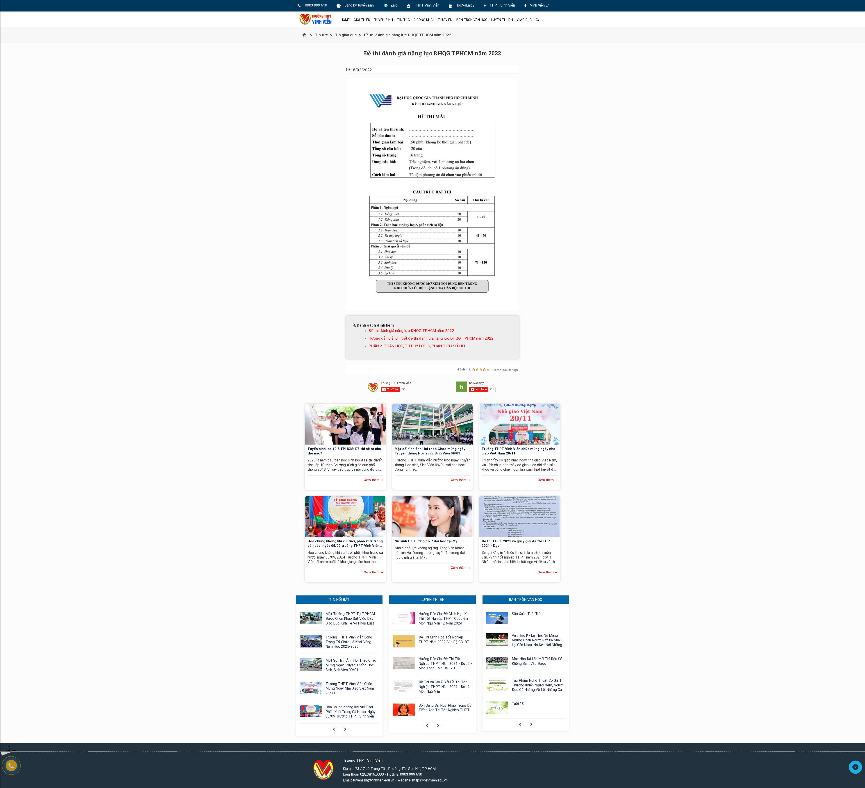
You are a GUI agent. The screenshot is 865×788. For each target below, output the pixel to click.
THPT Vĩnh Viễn (426, 5)
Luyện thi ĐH (502, 20)
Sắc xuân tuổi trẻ (526, 614)
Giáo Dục (524, 20)
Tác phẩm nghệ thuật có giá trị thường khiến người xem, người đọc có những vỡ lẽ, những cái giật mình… (537, 685)
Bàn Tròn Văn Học (471, 20)
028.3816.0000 (372, 774)
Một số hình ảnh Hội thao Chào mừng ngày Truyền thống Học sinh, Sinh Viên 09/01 (430, 451)
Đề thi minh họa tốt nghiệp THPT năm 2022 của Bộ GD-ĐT (444, 639)
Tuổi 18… (519, 704)
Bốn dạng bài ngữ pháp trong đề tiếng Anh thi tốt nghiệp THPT (445, 707)
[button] (333, 729)
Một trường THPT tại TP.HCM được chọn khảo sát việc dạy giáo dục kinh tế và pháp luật (350, 618)
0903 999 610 (316, 5)
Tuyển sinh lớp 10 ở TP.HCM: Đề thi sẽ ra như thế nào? (344, 451)
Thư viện (445, 20)
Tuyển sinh (383, 20)
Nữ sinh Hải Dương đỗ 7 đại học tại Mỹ (426, 541)
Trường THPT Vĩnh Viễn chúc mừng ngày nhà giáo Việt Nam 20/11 (518, 451)
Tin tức (403, 20)
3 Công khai (424, 20)
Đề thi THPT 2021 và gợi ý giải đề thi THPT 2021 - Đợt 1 (517, 543)
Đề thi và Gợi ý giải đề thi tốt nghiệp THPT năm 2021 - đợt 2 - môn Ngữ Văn (445, 687)
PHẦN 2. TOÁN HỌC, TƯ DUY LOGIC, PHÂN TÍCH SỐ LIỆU (418, 346)
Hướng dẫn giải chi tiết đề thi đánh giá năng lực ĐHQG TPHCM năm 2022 (431, 338)
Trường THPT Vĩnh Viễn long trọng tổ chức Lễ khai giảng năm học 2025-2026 (349, 642)
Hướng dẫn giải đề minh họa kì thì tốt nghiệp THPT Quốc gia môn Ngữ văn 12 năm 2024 (443, 618)
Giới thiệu (362, 20)
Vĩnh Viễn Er (539, 5)
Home (345, 20)
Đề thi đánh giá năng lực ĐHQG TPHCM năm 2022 (411, 330)
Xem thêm (372, 480)
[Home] (306, 35)
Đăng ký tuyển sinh (359, 5)
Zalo (394, 5)
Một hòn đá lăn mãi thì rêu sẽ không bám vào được (537, 661)
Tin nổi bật (339, 599)
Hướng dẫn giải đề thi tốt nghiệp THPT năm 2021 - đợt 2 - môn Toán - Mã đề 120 (445, 663)
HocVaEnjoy (464, 5)
